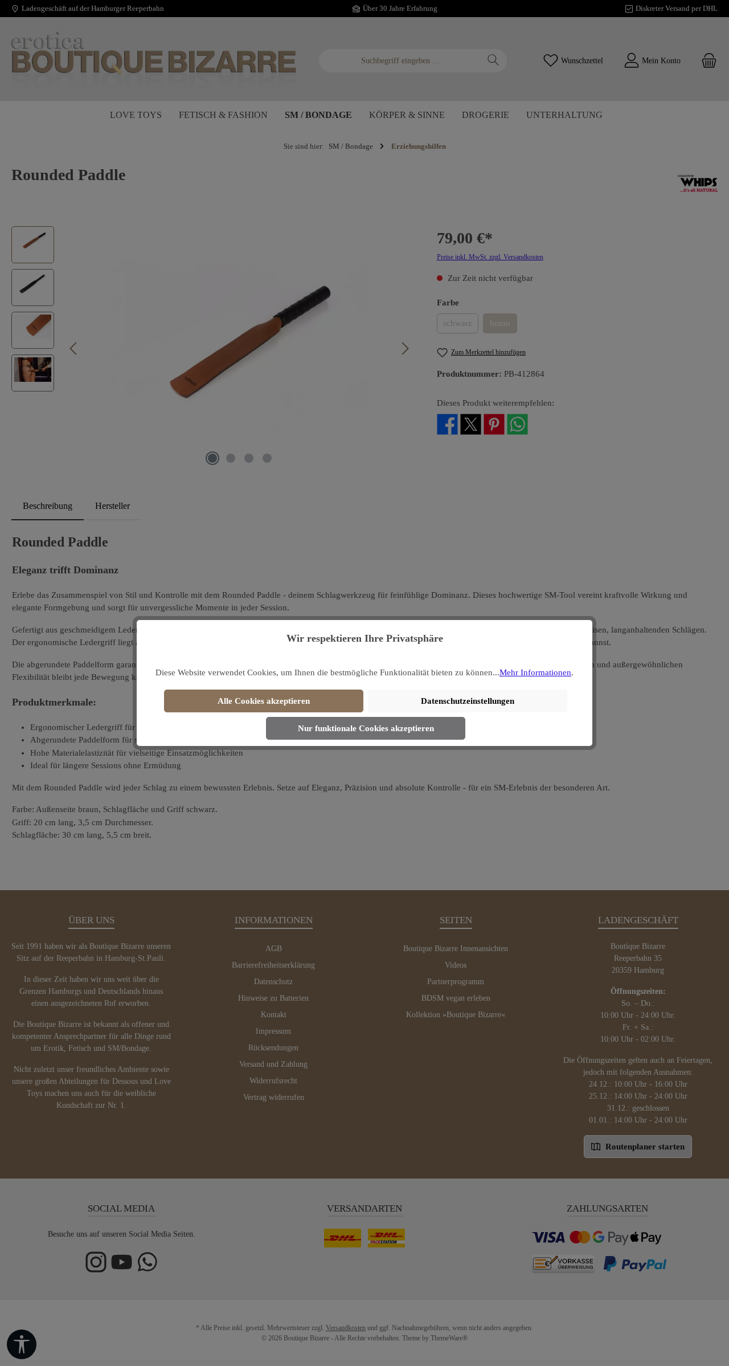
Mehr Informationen (535, 672)
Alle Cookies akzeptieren (264, 701)
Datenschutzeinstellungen (467, 701)
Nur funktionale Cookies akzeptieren (366, 728)
